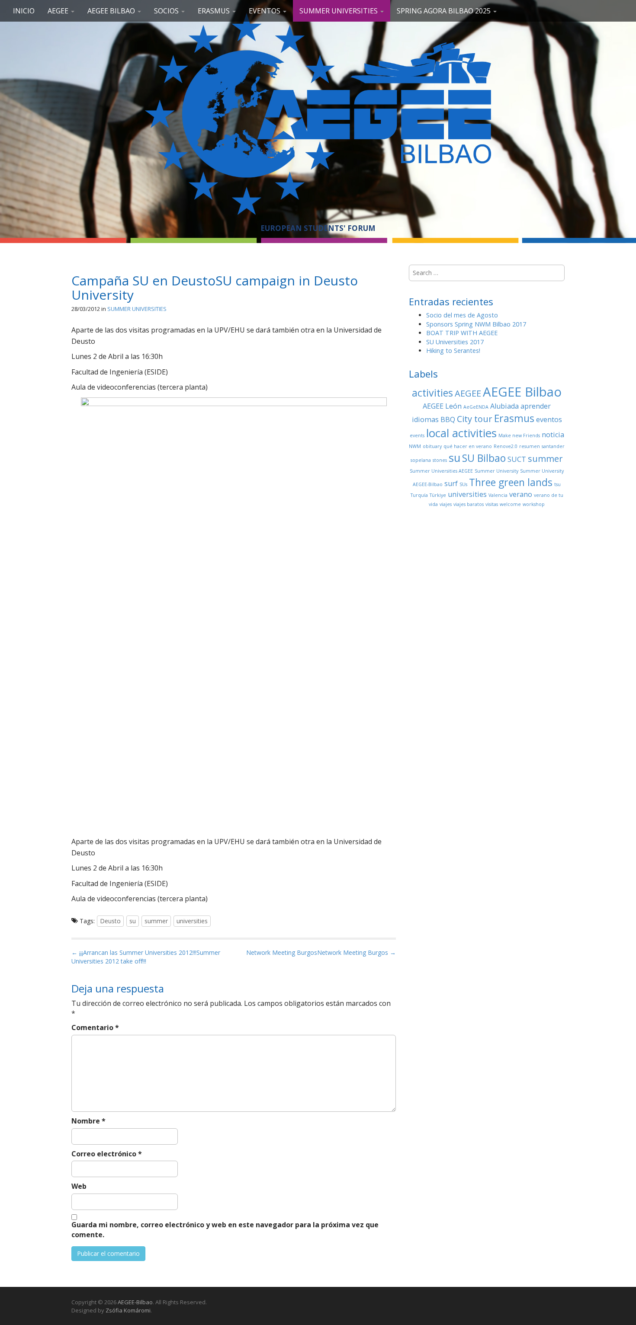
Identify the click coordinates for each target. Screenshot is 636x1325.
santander (553, 446)
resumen (529, 446)
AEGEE (59, 11)
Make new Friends (519, 435)
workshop (534, 504)
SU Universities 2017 (455, 342)
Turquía (419, 495)
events (417, 435)
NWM (415, 446)
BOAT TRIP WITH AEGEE (462, 333)
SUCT (517, 459)
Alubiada (504, 406)
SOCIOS (167, 11)
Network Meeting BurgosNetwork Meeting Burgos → (321, 952)
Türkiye (438, 495)
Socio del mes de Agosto (462, 315)
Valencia (498, 495)
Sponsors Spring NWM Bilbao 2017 (476, 324)
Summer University (496, 471)
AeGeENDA (475, 407)
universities (192, 921)
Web (79, 1186)
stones (440, 460)
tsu (557, 484)
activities (432, 393)
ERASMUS (214, 11)
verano (520, 494)
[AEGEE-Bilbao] (318, 113)
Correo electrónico (106, 1154)
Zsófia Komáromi (128, 1310)
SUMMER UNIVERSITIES (339, 11)
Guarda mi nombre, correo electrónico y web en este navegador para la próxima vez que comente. (225, 1229)
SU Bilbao (484, 458)
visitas (491, 504)
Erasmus (514, 418)
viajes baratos (468, 504)
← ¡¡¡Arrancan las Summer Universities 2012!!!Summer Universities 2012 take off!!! (145, 956)
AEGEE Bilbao (112, 11)
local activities (461, 433)
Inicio (24, 11)
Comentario (95, 1027)
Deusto (110, 921)
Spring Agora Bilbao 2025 (444, 11)
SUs (463, 484)
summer (156, 921)
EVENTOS (265, 11)
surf (451, 483)
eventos (549, 419)
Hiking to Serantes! (453, 350)
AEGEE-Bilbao (135, 1302)
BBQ (447, 419)
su (132, 921)
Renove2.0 (505, 446)
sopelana (421, 460)
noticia (553, 434)
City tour (474, 419)
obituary (432, 446)
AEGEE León (442, 406)
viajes (446, 504)
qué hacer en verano (467, 446)
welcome (510, 504)
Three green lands (510, 482)
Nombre (88, 1121)
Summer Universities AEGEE (441, 471)
